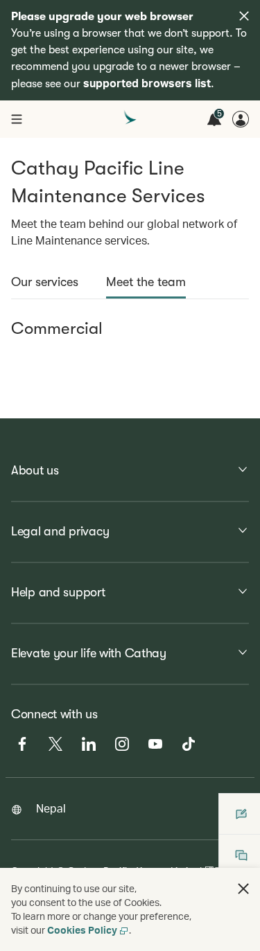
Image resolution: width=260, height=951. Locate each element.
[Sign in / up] (240, 119)
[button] (243, 888)
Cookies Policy (82, 930)
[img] (244, 16)
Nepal (51, 808)
